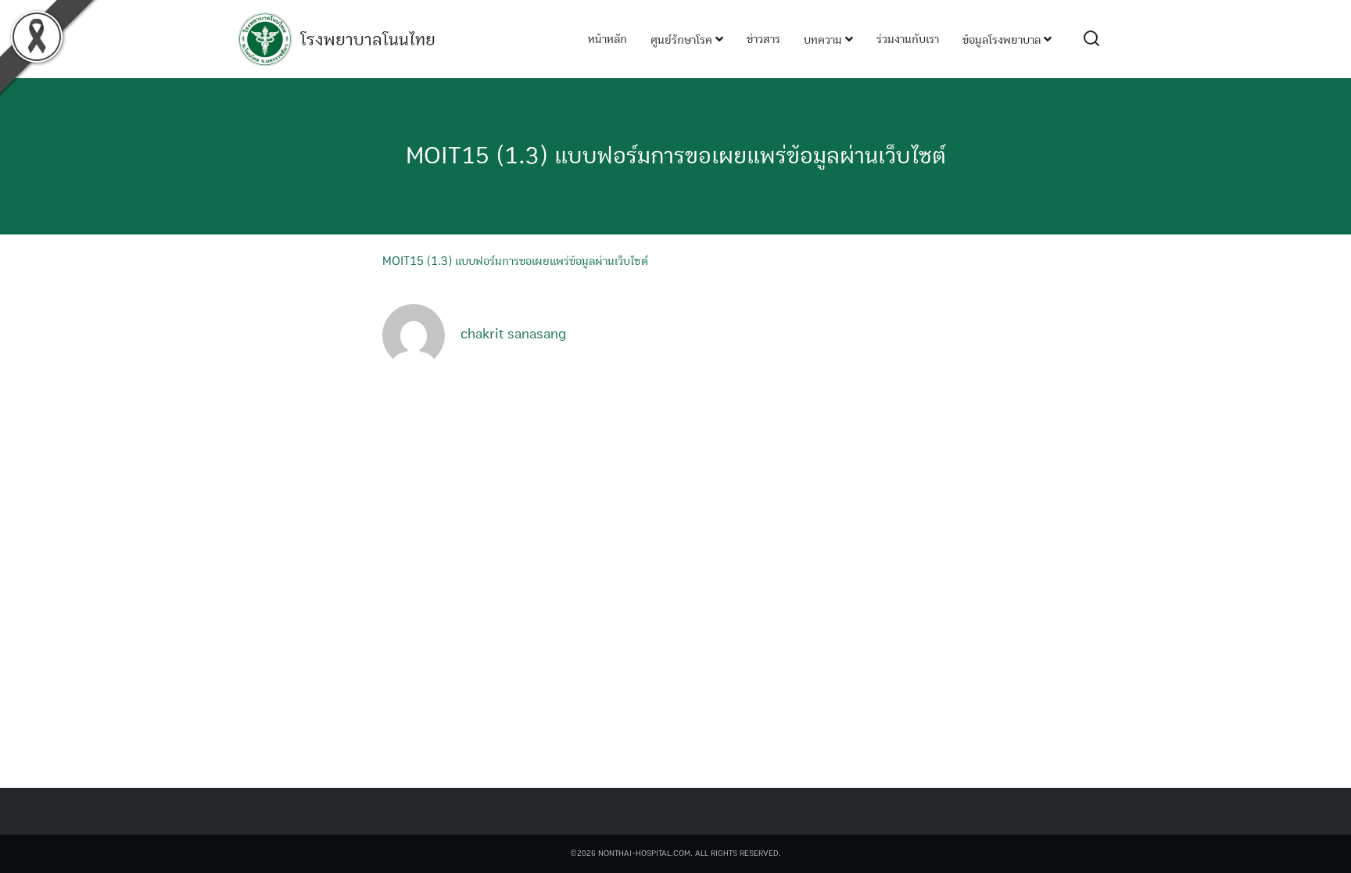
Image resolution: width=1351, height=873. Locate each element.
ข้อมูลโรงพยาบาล (1003, 40)
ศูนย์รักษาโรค (682, 40)
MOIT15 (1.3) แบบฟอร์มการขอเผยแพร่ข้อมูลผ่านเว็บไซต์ (676, 155)
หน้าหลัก (607, 39)
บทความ (824, 40)
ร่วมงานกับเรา (907, 39)
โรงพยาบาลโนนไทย (367, 39)
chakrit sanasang (513, 334)
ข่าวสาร (763, 39)
